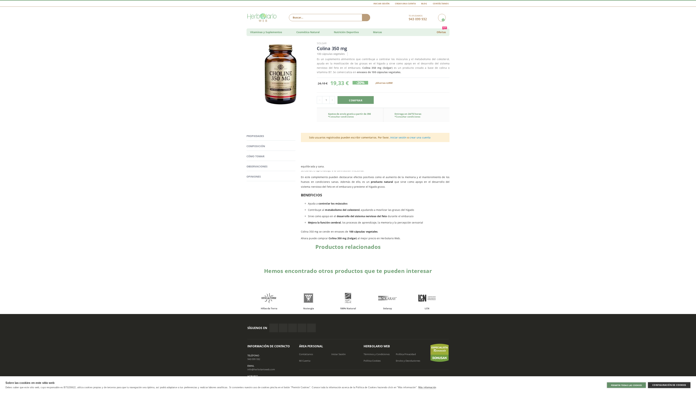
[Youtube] (311, 328)
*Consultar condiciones (341, 116)
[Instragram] (292, 328)
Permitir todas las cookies (626, 385)
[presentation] (244, 299)
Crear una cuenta (405, 3)
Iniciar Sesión (381, 3)
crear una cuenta (419, 137)
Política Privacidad (406, 354)
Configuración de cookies (669, 385)
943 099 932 (253, 359)
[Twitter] (283, 328)
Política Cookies (372, 360)
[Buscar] (366, 17)
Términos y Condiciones (377, 354)
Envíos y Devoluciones (408, 360)
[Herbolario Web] (262, 18)
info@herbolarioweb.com (261, 369)
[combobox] (329, 17)
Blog (424, 3)
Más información (427, 387)
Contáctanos (441, 3)
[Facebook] (273, 328)
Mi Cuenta (304, 360)
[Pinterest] (302, 328)
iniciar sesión (398, 137)
